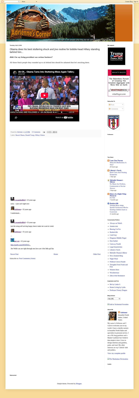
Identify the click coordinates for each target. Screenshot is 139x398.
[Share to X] (52, 132)
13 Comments (36, 132)
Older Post (96, 254)
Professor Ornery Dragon (118, 290)
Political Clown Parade (117, 262)
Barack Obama (20, 135)
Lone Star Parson (116, 160)
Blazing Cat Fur (115, 229)
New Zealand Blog (116, 256)
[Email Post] (43, 132)
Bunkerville (114, 203)
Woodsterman (114, 273)
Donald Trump (29, 135)
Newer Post (14, 254)
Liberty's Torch (115, 170)
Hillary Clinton (40, 135)
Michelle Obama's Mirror (116, 181)
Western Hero (114, 270)
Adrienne (123, 312)
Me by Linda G (115, 284)
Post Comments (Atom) (27, 258)
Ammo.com (114, 226)
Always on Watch (116, 223)
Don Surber (114, 241)
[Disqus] (55, 167)
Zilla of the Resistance (117, 276)
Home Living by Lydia (117, 287)
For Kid (112, 198)
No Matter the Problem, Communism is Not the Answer (118, 186)
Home (56, 254)
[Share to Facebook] (54, 132)
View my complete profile (116, 353)
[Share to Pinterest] (56, 132)
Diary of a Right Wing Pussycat (118, 195)
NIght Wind (114, 259)
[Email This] (48, 132)
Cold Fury (113, 235)
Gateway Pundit (115, 244)
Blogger (78, 384)
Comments (114, 109)
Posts (112, 105)
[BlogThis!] (50, 132)
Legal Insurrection (116, 247)
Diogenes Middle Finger (118, 238)
